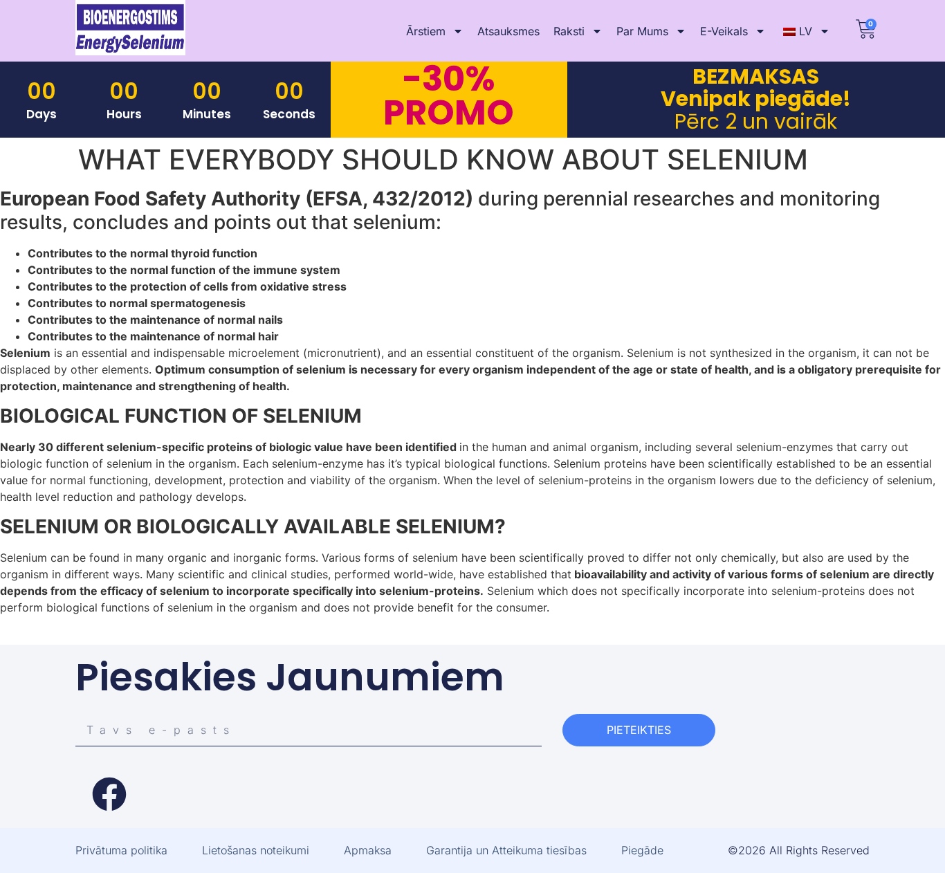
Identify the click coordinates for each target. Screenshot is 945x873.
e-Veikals (724, 31)
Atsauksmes (508, 31)
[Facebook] (109, 794)
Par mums (642, 31)
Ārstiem (426, 31)
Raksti (569, 31)
